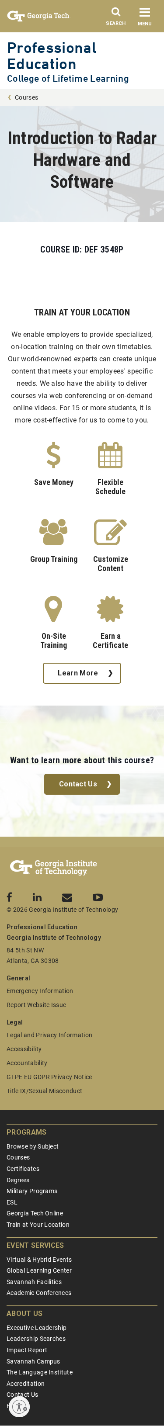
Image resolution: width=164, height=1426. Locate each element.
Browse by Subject (33, 1146)
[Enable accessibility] (19, 1406)
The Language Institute (40, 1372)
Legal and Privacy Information (49, 1034)
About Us (25, 1313)
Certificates (23, 1168)
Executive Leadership (36, 1327)
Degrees (18, 1180)
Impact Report (27, 1349)
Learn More (78, 673)
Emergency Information (40, 990)
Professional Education (51, 55)
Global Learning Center (39, 1270)
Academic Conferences (39, 1292)
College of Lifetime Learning (68, 78)
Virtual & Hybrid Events (39, 1259)
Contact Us (78, 784)
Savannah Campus (33, 1361)
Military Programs (32, 1190)
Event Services (35, 1245)
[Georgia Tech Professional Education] (53, 868)
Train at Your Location (38, 1224)
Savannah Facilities (34, 1281)
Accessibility (24, 1048)
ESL (12, 1202)
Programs (27, 1132)
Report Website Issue (36, 1004)
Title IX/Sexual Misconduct (44, 1090)
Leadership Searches (36, 1338)
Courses (26, 97)
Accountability (27, 1062)
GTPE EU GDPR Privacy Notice (49, 1076)
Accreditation (26, 1383)
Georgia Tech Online (35, 1213)
